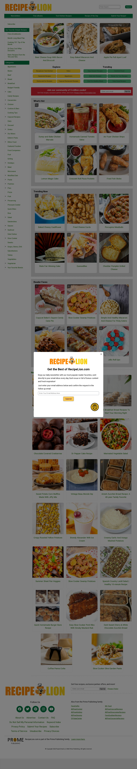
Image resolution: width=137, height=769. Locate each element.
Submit (68, 399)
